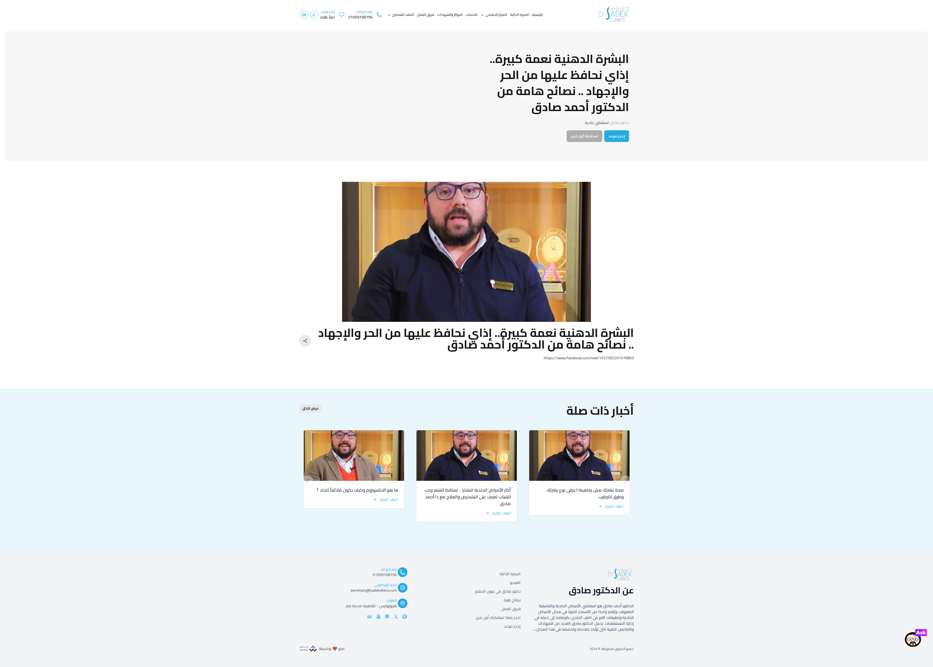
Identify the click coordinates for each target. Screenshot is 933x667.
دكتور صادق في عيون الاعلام (498, 591)
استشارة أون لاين (584, 136)
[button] (314, 14)
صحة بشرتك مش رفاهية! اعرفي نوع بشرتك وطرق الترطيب (585, 493)
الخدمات (471, 14)
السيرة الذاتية (510, 573)
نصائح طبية (512, 600)
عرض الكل (310, 408)
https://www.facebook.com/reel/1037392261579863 (589, 357)
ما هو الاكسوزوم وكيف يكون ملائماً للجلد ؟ (357, 490)
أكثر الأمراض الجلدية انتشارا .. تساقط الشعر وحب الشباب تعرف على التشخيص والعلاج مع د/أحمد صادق (467, 497)
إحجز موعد (616, 136)
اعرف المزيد (614, 506)
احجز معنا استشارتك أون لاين (498, 617)
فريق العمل (425, 14)
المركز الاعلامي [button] (496, 14)
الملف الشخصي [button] (403, 14)
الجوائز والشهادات (450, 14)
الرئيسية (537, 14)
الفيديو (515, 582)
